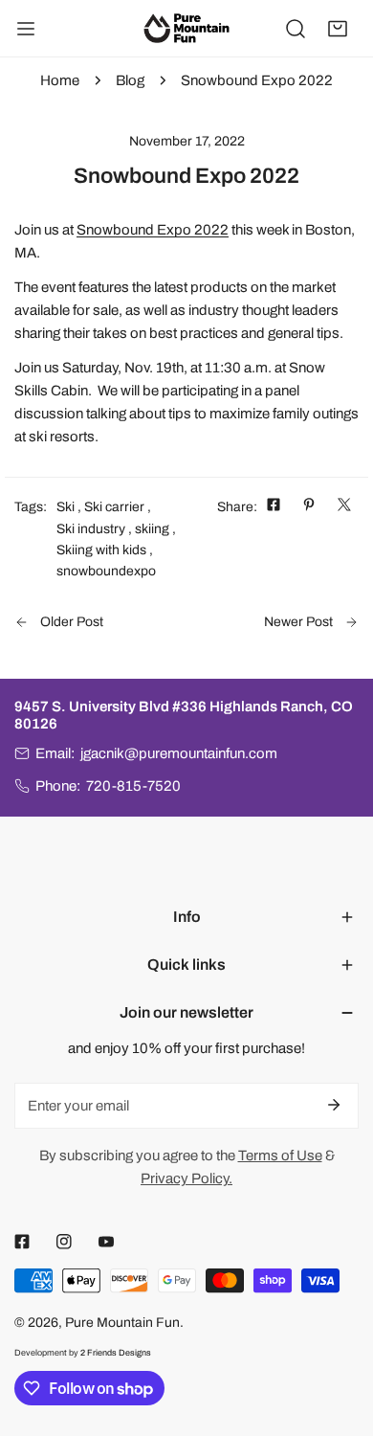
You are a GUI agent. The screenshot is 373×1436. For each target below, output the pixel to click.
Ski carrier (114, 507)
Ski (65, 507)
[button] (338, 29)
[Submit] (334, 1105)
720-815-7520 (133, 786)
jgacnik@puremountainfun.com (178, 753)
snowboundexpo (106, 571)
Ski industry (90, 529)
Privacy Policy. (186, 1178)
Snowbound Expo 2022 (153, 229)
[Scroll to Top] (338, 1334)
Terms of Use (280, 1155)
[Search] (295, 29)
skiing (152, 529)
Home (59, 80)
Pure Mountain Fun (122, 1322)
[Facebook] (22, 1241)
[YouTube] (106, 1241)
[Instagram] (64, 1241)
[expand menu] (25, 29)
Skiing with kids (101, 550)
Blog (130, 80)
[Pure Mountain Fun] (186, 27)
